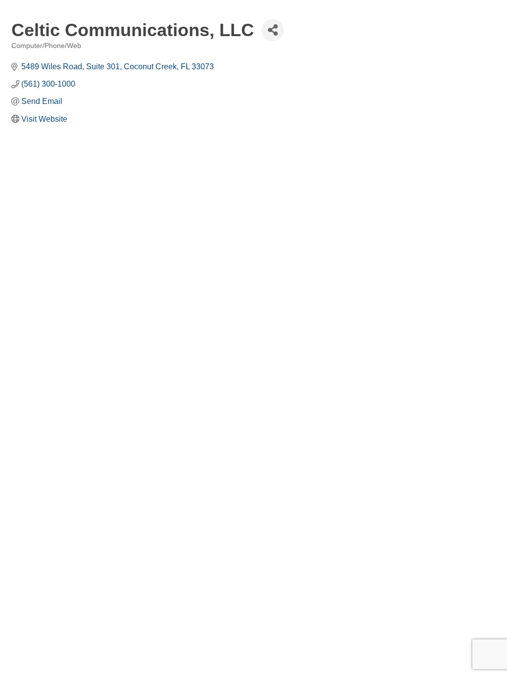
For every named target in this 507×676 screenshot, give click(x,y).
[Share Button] (272, 30)
